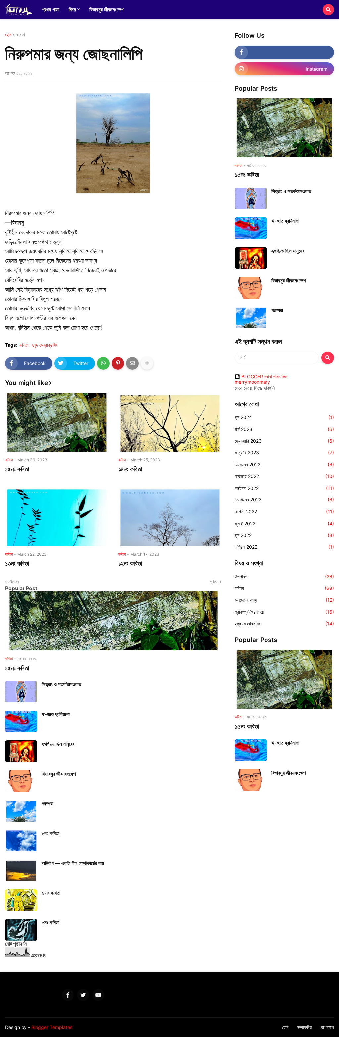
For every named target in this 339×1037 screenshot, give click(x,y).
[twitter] (83, 995)
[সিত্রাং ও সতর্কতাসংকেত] (21, 691)
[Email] (132, 363)
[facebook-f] (284, 52)
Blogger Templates (51, 1027)
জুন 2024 (284, 417)
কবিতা (20, 34)
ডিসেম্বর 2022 (284, 464)
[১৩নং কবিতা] (56, 516)
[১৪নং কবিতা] (169, 422)
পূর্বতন (214, 581)
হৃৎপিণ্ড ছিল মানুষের (58, 744)
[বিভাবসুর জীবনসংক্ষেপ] (21, 781)
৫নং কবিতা (50, 922)
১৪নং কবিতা (131, 469)
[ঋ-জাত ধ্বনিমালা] (21, 721)
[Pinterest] (118, 363)
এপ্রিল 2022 (284, 547)
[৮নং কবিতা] (21, 840)
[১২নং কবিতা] (169, 516)
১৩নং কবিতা (17, 563)
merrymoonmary (252, 382)
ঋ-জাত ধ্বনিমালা (56, 714)
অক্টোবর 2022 (284, 488)
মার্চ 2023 (284, 429)
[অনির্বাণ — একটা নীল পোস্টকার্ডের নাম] (21, 870)
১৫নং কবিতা (17, 469)
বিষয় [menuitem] (72, 9)
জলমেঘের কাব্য (284, 600)
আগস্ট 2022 (284, 511)
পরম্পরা (47, 803)
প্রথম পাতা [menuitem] (50, 9)
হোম (8, 34)
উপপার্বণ (284, 576)
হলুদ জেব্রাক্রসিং (44, 345)
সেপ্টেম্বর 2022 (284, 499)
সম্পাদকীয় (304, 1027)
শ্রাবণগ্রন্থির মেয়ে (284, 612)
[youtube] (98, 995)
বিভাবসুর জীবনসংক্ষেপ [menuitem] (106, 9)
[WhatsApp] (103, 363)
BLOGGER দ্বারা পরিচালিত (264, 376)
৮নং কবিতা (50, 833)
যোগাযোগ (327, 1027)
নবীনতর (13, 581)
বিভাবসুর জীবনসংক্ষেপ (59, 774)
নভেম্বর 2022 (284, 476)
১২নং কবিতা (130, 563)
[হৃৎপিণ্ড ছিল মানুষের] (21, 751)
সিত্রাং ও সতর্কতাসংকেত (61, 684)
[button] (328, 9)
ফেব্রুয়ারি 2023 (284, 441)
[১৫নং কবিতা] (56, 422)
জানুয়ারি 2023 (284, 452)
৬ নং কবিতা (51, 893)
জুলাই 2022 (284, 523)
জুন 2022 (284, 535)
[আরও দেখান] (147, 363)
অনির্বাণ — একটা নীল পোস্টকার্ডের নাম (73, 863)
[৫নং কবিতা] (21, 930)
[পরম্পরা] (21, 811)
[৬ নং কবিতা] (21, 900)
